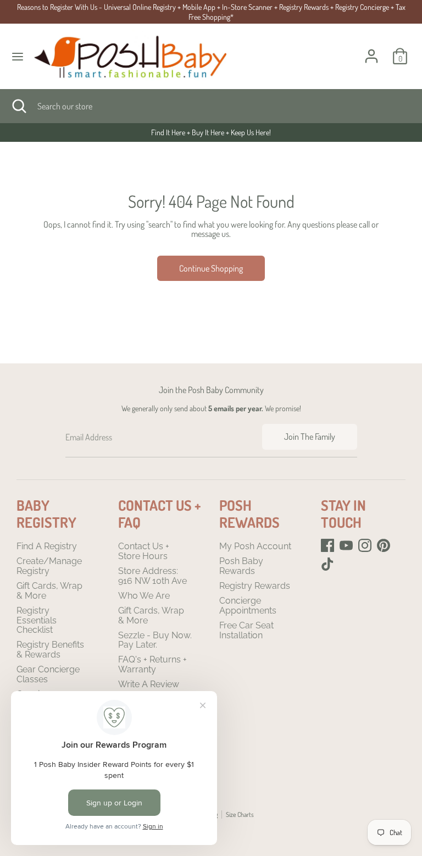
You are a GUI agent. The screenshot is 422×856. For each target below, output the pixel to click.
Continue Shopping (211, 268)
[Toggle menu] (18, 56)
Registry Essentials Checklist (36, 620)
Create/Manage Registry (49, 566)
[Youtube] (346, 545)
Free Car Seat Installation (246, 630)
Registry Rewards (254, 586)
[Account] (371, 49)
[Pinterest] (383, 545)
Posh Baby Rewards (241, 566)
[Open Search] (18, 106)
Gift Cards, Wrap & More (49, 591)
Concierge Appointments (247, 605)
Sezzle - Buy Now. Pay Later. (155, 640)
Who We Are (144, 595)
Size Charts (240, 814)
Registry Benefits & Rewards (50, 649)
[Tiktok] (327, 564)
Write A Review (148, 684)
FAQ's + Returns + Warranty (152, 664)
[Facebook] (327, 545)
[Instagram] (364, 545)
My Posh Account (255, 546)
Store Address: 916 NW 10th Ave (152, 576)
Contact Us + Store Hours (143, 551)
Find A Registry (46, 546)
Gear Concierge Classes (48, 674)
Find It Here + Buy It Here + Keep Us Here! (152, 132)
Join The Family (309, 436)
